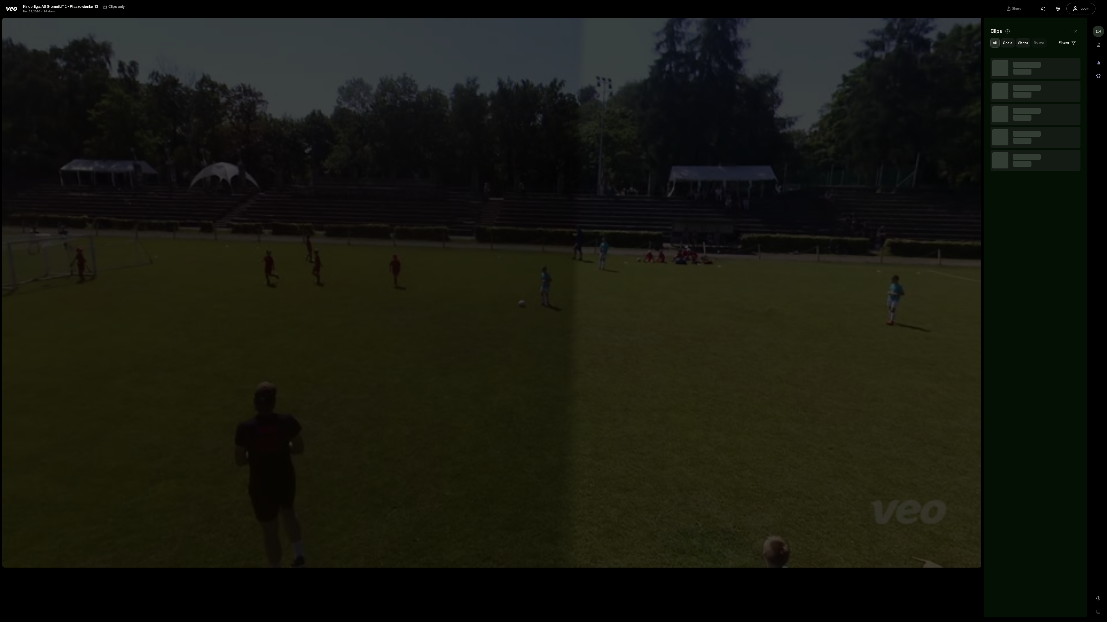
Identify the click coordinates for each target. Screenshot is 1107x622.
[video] (1098, 31)
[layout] (1098, 611)
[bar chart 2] (1098, 63)
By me (1039, 43)
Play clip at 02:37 (1035, 79)
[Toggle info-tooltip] (1007, 31)
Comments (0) (1065, 94)
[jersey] (1098, 76)
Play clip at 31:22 (1035, 255)
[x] (1075, 31)
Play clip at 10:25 (1036, 123)
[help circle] (1098, 598)
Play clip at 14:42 (1035, 211)
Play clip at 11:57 (1035, 167)
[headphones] (1043, 8)
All (995, 43)
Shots (1023, 43)
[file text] (1098, 44)
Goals (1007, 43)
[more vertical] (1074, 64)
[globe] (1057, 8)
